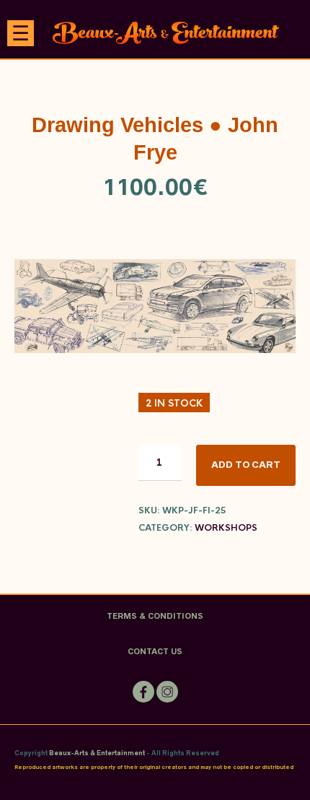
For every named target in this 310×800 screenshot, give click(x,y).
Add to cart (245, 464)
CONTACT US (155, 651)
